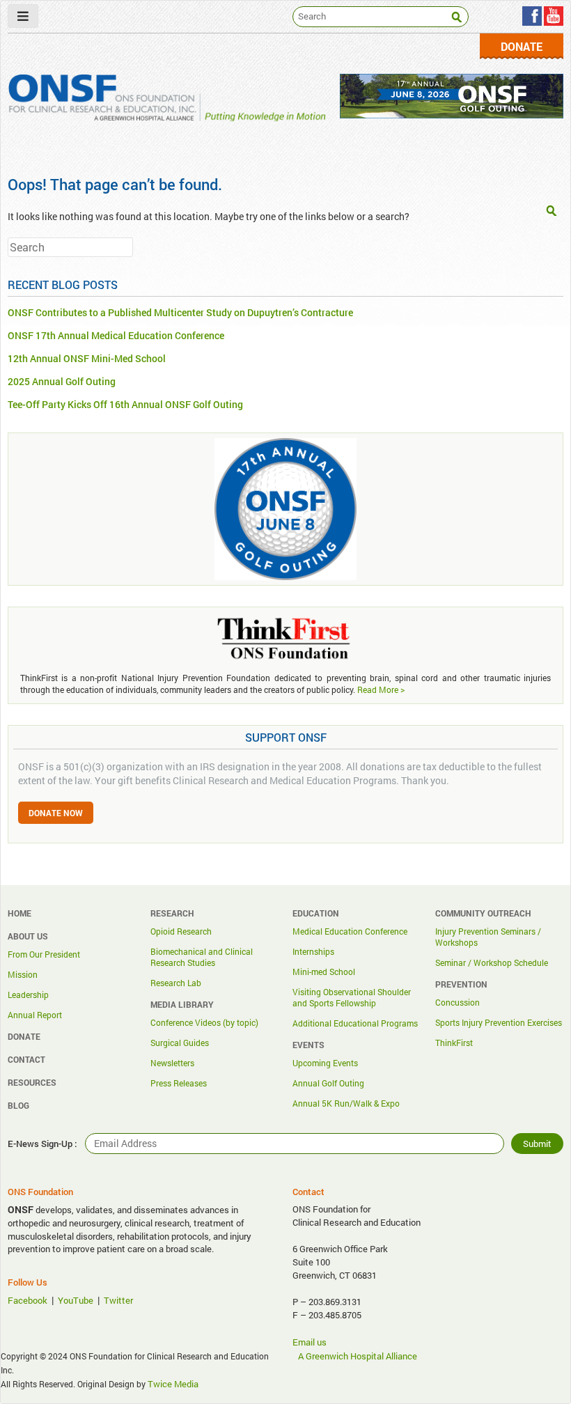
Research (172, 913)
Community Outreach (483, 913)
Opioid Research (181, 931)
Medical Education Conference (349, 931)
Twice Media (173, 1384)
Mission (23, 974)
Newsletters (172, 1062)
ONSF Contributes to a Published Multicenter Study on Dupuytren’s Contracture (180, 312)
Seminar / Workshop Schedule (491, 962)
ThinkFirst (454, 1042)
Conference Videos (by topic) (204, 1022)
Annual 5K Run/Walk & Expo (346, 1103)
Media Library (182, 1004)
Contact (26, 1059)
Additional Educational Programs (355, 1023)
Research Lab (175, 982)
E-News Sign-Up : (42, 1144)
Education (315, 913)
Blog (18, 1105)
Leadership (28, 994)
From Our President (44, 954)
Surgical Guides (179, 1042)
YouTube (75, 1300)
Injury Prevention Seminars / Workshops (488, 937)
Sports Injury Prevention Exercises (498, 1022)
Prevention (461, 984)
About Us (28, 936)
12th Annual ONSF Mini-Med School (87, 358)
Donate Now (56, 812)
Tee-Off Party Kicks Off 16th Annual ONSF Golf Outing (125, 404)
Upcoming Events (325, 1062)
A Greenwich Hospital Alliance (357, 1356)
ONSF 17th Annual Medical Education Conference (116, 335)
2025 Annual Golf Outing (62, 381)
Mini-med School (323, 971)
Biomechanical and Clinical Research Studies (201, 957)
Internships (313, 951)
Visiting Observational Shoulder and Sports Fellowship (351, 997)
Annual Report (35, 1014)
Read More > (381, 689)
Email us (309, 1342)
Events (308, 1044)
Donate (521, 46)
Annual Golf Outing (328, 1083)
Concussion (457, 1002)
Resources (32, 1082)
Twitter (118, 1300)
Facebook (27, 1300)
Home (19, 913)
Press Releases (178, 1083)
